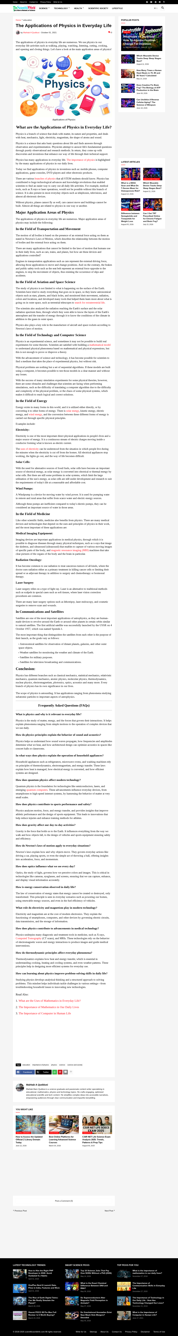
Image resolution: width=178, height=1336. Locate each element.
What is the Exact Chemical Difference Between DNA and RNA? (94, 1285)
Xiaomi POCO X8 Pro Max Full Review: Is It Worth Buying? (42, 1313)
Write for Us (57, 2)
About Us (23, 2)
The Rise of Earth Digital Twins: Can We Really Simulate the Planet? (43, 1300)
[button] (156, 8)
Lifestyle (117, 8)
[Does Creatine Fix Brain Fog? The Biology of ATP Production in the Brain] (128, 88)
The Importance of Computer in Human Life (45, 1013)
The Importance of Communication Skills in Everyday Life (149, 1285)
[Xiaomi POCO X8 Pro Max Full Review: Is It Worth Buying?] (20, 1315)
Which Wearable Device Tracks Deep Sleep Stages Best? (149, 58)
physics (54, 1065)
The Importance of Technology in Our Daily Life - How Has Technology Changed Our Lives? (148, 1300)
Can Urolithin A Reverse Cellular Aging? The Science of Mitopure (148, 102)
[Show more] (71, 1072)
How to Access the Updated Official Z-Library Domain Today (29, 1140)
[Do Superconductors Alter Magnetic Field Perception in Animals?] (72, 1300)
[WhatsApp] (54, 1072)
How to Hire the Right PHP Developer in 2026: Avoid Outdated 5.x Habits (40, 1273)
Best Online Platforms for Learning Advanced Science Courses (62, 1140)
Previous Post (21, 1211)
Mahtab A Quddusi (37, 1084)
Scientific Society (98, 8)
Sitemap (93, 1332)
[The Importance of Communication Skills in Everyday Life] (124, 1286)
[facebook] (147, 2)
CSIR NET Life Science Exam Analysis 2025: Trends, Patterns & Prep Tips (96, 1140)
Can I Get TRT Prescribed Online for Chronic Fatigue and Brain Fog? (152, 217)
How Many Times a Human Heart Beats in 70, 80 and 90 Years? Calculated (149, 73)
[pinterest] (155, 2)
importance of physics (40, 1065)
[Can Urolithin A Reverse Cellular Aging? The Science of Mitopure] (128, 102)
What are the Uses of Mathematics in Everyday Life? (50, 1000)
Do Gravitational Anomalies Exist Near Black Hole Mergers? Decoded (96, 1315)
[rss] (164, 2)
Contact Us (33, 2)
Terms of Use (159, 1332)
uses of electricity (30, 448)
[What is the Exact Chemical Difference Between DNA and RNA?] (72, 1286)
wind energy (35, 414)
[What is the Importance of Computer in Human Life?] (124, 1315)
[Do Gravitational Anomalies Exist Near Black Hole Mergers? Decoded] (72, 1315)
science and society (74, 1065)
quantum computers (37, 789)
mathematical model (100, 344)
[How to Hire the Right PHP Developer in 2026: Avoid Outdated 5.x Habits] (20, 1273)
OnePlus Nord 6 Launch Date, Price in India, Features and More (44, 1286)
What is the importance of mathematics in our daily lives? (147, 1271)
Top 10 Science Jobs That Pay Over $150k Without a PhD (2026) (96, 1271)
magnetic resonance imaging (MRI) (70, 550)
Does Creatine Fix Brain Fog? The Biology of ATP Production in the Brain (148, 87)
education (27, 20)
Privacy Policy (45, 2)
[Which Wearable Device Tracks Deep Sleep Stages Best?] (128, 58)
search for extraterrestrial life (90, 302)
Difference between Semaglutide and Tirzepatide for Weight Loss (130, 217)
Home (15, 2)
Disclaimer (145, 1332)
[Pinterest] (60, 1072)
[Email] (65, 1072)
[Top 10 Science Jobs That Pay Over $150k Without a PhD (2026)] (72, 1273)
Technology (61, 8)
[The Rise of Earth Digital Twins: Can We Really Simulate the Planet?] (20, 1300)
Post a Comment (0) (64, 1201)
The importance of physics (81, 159)
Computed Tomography (29, 938)
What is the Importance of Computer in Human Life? (145, 1313)
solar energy (72, 410)
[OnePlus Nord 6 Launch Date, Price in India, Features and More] (20, 1288)
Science (43, 8)
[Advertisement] (64, 1040)
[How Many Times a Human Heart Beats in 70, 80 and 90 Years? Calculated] (128, 73)
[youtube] (151, 2)
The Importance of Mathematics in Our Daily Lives (49, 1007)
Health (78, 8)
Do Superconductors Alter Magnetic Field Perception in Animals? (94, 1300)
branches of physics (45, 178)
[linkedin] (159, 2)
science (62, 1065)
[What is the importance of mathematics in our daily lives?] (124, 1273)
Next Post (109, 1211)
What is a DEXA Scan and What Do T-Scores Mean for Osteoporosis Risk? (130, 187)
